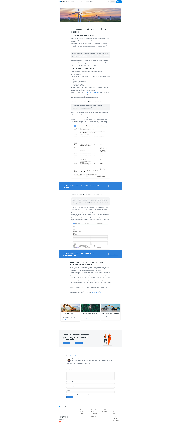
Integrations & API (116, 420)
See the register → (65, 319)
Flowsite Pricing (105, 411)
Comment (68, 370)
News (114, 415)
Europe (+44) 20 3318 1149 (63, 417)
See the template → (85, 318)
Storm (81, 408)
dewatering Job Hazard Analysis (93, 92)
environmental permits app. (97, 292)
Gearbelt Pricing (105, 409)
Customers (115, 408)
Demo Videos (115, 416)
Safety (92, 408)
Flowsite (81, 413)
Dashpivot (82, 409)
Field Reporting (94, 409)
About (114, 411)
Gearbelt (81, 411)
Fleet (92, 415)
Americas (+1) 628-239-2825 (63, 416)
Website (68, 390)
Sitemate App (82, 415)
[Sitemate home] (62, 407)
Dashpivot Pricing (105, 408)
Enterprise (114, 409)
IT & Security (115, 418)
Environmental (73, 355)
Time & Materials (94, 413)
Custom (92, 418)
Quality (92, 411)
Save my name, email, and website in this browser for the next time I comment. (82, 394)
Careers (114, 413)
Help (113, 421)
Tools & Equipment (94, 416)
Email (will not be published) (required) (74, 386)
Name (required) (69, 381)
